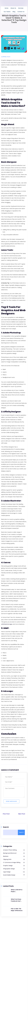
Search (6, 827)
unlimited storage (6, 624)
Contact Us (20, 12)
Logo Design (13, 872)
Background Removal (13, 853)
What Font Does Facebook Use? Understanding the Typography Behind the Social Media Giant (17, 900)
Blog (14, 12)
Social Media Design (13, 875)
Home (6, 8)
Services (20, 8)
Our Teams (7, 12)
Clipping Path (5, 56)
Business (13, 856)
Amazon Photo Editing (13, 850)
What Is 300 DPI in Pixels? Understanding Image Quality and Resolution (18, 891)
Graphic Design (13, 865)
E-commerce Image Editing (13, 862)
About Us (13, 8)
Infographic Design (13, 869)
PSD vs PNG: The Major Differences (16, 909)
